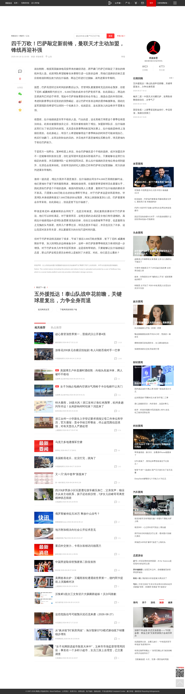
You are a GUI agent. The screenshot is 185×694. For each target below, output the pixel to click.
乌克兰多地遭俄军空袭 (68, 442)
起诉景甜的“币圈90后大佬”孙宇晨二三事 (151, 398)
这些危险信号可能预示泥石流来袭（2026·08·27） (85, 614)
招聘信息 (81, 691)
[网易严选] (128, 3)
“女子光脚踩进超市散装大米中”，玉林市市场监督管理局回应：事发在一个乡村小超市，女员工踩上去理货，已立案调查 (90, 650)
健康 (170, 602)
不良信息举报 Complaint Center (113, 691)
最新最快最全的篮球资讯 (153, 61)
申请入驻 (120, 36)
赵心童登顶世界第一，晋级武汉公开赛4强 (80, 334)
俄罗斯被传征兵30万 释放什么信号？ (77, 513)
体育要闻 (138, 163)
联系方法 (73, 691)
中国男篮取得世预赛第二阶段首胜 (75, 561)
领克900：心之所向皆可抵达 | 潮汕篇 (150, 527)
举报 (123, 57)
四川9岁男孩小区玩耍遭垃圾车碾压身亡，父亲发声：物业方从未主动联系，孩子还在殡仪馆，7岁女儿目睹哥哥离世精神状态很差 (89, 494)
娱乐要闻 (138, 301)
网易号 (22, 36)
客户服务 (89, 691)
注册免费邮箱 (162, 3)
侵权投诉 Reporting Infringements (147, 691)
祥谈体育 (39, 57)
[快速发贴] (20, 71)
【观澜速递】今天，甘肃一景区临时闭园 (151, 659)
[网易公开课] (118, 3)
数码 (135, 602)
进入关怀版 (35, 3)
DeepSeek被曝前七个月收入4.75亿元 (150, 479)
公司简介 (65, 691)
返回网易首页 (43, 309)
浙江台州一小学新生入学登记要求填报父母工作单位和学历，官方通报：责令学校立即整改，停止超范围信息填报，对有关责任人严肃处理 (89, 422)
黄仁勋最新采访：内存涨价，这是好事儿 (151, 404)
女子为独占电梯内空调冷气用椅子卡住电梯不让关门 (91, 386)
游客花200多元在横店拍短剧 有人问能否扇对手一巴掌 (87, 350)
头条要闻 (138, 232)
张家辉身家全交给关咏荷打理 (146, 349)
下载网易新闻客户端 (68, 309)
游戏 (153, 602)
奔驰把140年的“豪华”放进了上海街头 (150, 542)
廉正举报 (130, 691)
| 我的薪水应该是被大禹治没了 (150, 578)
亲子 (144, 602)
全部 (170, 78)
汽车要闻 (138, 492)
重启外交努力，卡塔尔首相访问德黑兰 (78, 545)
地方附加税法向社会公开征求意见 (75, 529)
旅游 (161, 602)
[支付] (136, 3)
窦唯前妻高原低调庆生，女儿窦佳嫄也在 (151, 343)
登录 (151, 3)
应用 (15, 3)
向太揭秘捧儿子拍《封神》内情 (147, 328)
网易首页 (8, 3)
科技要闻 (138, 425)
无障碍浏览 (25, 3)
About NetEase (55, 691)
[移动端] (110, 3)
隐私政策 (97, 691)
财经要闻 (138, 362)
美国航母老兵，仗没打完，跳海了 (75, 458)
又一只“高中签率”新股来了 (71, 474)
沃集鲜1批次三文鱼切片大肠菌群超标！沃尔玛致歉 (85, 594)
